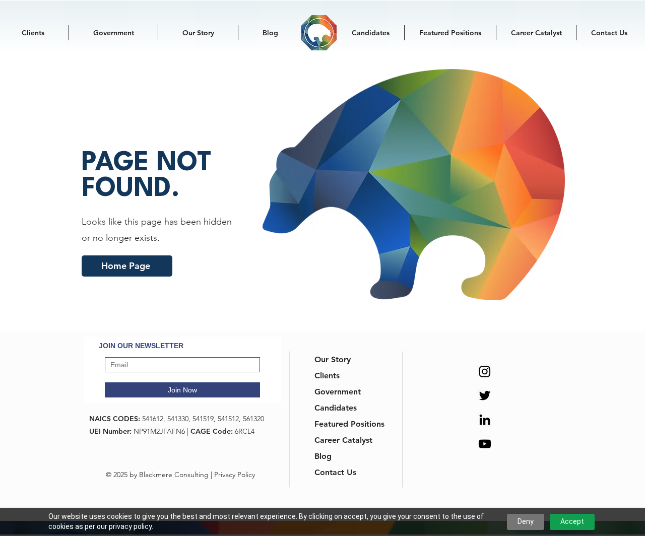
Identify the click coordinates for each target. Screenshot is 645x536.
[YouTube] (484, 443)
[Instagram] (484, 371)
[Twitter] (484, 395)
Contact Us (335, 472)
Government (337, 391)
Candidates (335, 408)
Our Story (332, 359)
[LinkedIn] (484, 419)
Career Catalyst (340, 440)
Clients (327, 375)
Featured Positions (340, 424)
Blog (323, 456)
